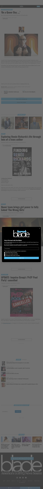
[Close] (39, 228)
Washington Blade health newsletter (13, 255)
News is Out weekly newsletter (12, 254)
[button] (21, 253)
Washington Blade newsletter (11, 252)
